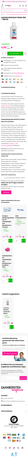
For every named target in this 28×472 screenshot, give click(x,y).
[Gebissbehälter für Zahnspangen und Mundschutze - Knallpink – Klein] (7, 250)
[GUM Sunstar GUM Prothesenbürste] (20, 210)
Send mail (6, 192)
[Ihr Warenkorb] (26, 6)
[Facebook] (5, 448)
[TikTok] (14, 448)
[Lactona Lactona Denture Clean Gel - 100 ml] (7, 302)
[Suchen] (25, 10)
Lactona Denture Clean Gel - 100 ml (17, 14)
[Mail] (22, 448)
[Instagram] (10, 448)
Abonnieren (23, 378)
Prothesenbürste (5, 106)
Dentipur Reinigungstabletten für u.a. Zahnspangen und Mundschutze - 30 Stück (9, 221)
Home (2, 14)
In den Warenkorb (14, 53)
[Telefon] (18, 448)
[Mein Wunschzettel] (23, 6)
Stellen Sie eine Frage (11, 353)
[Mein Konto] (20, 6)
